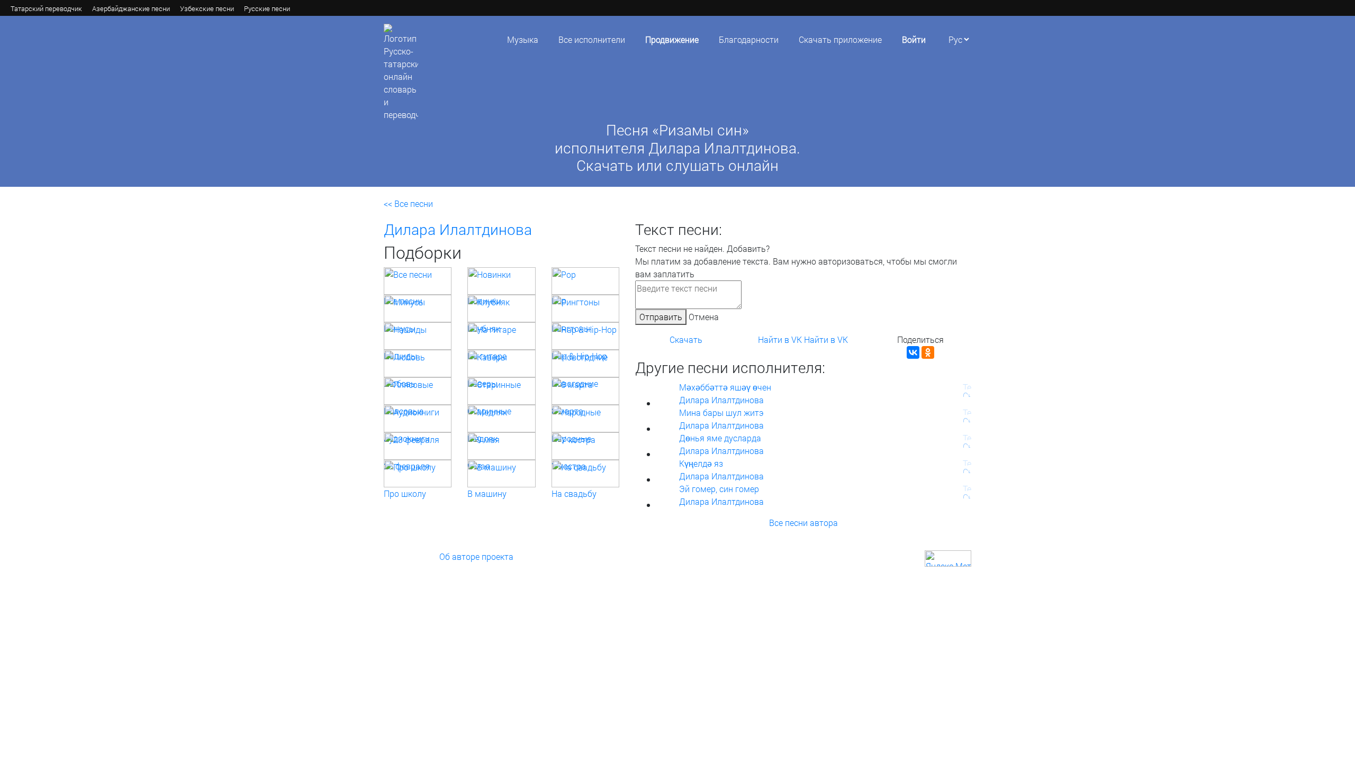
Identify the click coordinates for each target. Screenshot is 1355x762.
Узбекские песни (207, 8)
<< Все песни (408, 203)
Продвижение (672, 39)
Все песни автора (803, 522)
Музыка (522, 39)
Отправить (660, 316)
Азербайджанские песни (131, 8)
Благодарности (749, 39)
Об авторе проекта (476, 556)
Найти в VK (780, 339)
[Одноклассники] (928, 352)
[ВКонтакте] (913, 352)
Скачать (686, 339)
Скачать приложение (840, 39)
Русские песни (267, 8)
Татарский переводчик (46, 8)
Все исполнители (591, 39)
